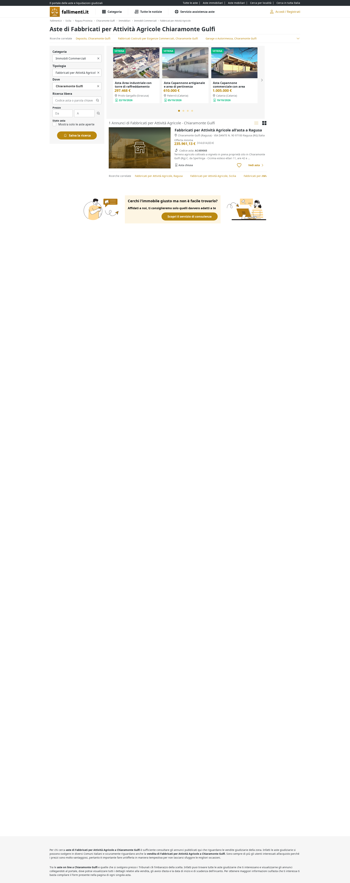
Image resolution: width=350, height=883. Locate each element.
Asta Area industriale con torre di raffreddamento (133, 85)
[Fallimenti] (70, 12)
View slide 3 (188, 111)
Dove (56, 79)
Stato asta (58, 120)
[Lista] (256, 123)
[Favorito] (239, 165)
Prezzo (56, 107)
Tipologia (59, 66)
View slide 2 (183, 111)
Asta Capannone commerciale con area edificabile (229, 86)
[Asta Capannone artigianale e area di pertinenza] (185, 62)
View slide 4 (192, 111)
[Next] (261, 80)
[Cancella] (98, 58)
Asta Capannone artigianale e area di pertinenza (184, 85)
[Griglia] (264, 123)
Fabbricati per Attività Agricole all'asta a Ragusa (218, 130)
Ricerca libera (62, 94)
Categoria (59, 52)
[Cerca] (97, 100)
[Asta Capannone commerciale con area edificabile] (234, 62)
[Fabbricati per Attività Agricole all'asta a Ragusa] (140, 148)
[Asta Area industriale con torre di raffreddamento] (136, 62)
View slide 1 (179, 111)
